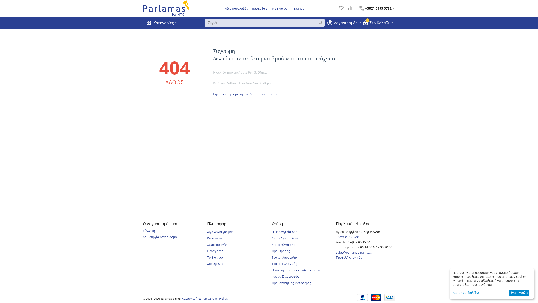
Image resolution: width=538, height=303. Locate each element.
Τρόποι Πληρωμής (284, 264)
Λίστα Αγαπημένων (285, 238)
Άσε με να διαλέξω (466, 293)
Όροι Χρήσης (281, 251)
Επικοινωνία (216, 238)
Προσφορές (215, 251)
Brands (299, 9)
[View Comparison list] (350, 8)
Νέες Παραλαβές (236, 9)
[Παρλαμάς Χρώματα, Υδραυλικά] (166, 8)
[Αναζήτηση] (320, 23)
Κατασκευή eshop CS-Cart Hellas (205, 298)
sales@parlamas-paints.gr (354, 252)
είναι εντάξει (519, 293)
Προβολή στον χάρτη (350, 257)
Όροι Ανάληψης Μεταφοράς (291, 283)
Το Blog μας (215, 257)
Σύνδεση (149, 231)
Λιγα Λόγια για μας (220, 232)
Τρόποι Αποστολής (285, 257)
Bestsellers (260, 9)
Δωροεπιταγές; (217, 245)
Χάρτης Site (215, 264)
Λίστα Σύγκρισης (283, 245)
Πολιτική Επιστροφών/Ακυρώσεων (296, 270)
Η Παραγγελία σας (284, 232)
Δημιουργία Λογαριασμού (161, 237)
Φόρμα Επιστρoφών (285, 276)
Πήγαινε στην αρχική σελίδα (233, 94)
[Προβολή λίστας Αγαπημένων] (341, 8)
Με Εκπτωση (281, 9)
